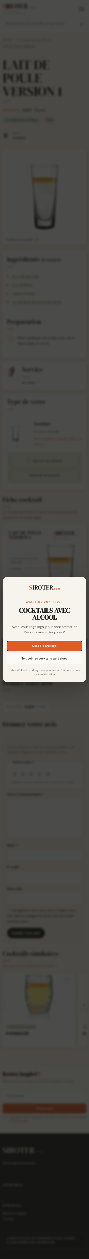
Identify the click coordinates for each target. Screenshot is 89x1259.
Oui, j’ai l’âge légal (44, 646)
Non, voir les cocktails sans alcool (44, 658)
